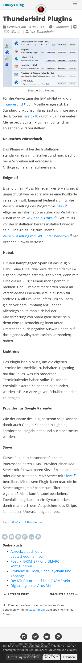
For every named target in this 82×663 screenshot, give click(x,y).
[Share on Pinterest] (38, 537)
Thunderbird (13, 104)
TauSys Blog (13, 4)
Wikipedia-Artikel (40, 218)
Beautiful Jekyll (50, 655)
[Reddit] (46, 636)
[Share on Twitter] (5, 537)
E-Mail (17, 522)
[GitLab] (35, 636)
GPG (60, 206)
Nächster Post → (64, 594)
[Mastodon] (58, 636)
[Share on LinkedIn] (25, 537)
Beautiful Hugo (65, 650)
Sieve (68, 475)
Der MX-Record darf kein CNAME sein (40, 580)
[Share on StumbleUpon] (31, 537)
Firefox (28, 116)
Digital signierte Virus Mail (31, 585)
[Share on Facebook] (11, 537)
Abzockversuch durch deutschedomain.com (28, 554)
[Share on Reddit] (18, 537)
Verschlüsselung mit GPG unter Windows (36, 236)
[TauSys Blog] (41, 9)
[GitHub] (23, 636)
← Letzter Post (16, 594)
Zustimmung (37, 609)
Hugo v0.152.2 (17, 650)
